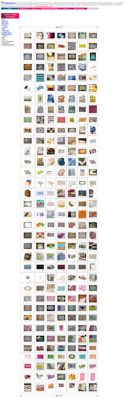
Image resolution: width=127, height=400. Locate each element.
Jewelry (33, 8)
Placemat (5, 23)
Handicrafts (23, 8)
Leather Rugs (6, 32)
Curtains (5, 27)
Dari (3, 29)
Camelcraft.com (10, 3)
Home (9, 8)
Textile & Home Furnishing (49, 8)
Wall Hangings (7, 34)
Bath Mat (5, 22)
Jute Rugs (5, 30)
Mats (3, 20)
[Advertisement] (63, 15)
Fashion (65, 8)
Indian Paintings (79, 8)
